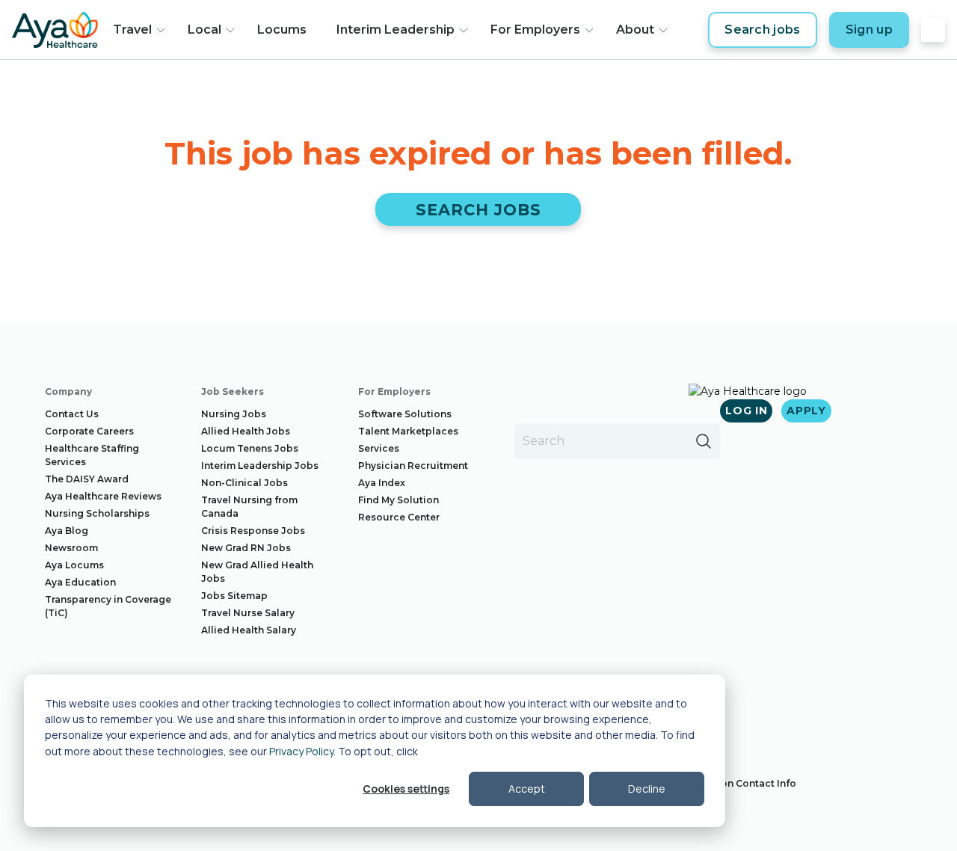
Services (378, 448)
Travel (132, 29)
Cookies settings (406, 788)
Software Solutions (405, 414)
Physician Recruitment (413, 465)
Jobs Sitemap (234, 595)
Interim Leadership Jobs (260, 465)
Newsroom (71, 547)
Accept (526, 788)
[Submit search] (704, 441)
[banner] (55, 30)
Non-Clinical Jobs (244, 482)
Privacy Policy (301, 751)
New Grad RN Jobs (246, 547)
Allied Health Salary (248, 630)
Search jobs (762, 29)
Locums (282, 29)
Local (204, 29)
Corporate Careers (89, 431)
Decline (646, 788)
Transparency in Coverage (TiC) (108, 606)
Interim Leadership (395, 29)
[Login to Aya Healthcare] (933, 30)
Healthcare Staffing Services (92, 455)
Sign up (869, 29)
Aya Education (80, 582)
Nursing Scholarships (97, 513)
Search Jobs (479, 209)
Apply (806, 410)
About (635, 29)
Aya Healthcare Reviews (103, 496)
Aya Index (381, 482)
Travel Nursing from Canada (249, 506)
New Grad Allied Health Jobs (257, 571)
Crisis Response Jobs (253, 530)
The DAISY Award (87, 479)
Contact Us (72, 414)
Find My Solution (398, 500)
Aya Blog (66, 530)
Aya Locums (74, 565)
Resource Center (399, 517)
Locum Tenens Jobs (249, 448)
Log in (746, 410)
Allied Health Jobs (245, 431)
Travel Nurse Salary (248, 612)
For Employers (535, 29)
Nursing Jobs (233, 414)
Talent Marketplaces (408, 431)
